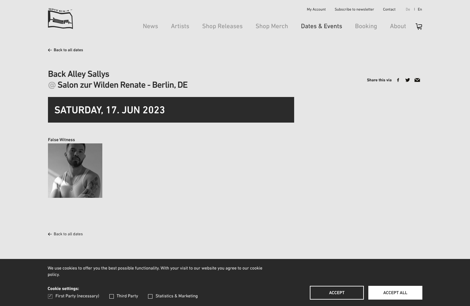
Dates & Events (321, 26)
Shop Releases (222, 26)
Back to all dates (68, 50)
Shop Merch (271, 26)
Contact (389, 10)
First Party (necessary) (77, 296)
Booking (366, 26)
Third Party (127, 296)
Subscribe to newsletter (354, 10)
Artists (180, 26)
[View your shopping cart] (415, 28)
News (150, 26)
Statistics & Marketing (176, 296)
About (398, 26)
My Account (316, 10)
